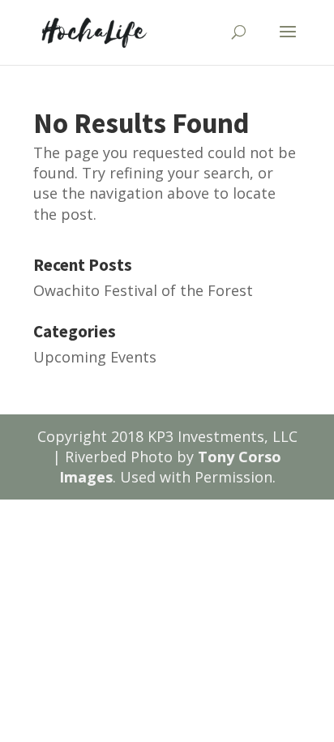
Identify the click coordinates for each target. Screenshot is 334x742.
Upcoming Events (94, 357)
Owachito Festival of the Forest (143, 290)
